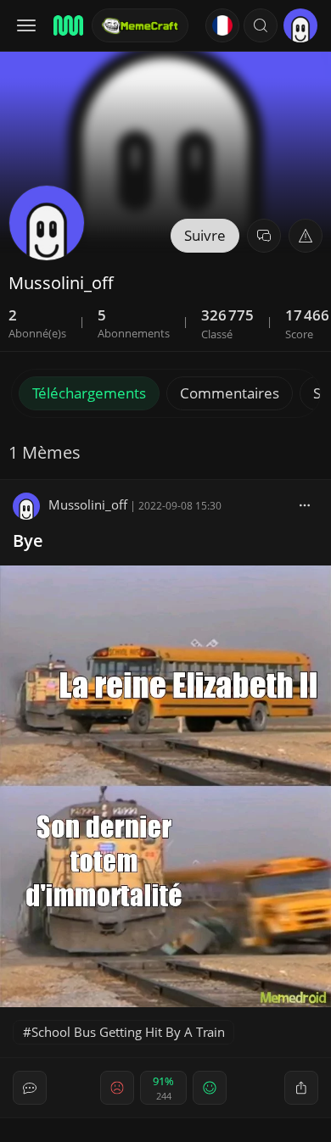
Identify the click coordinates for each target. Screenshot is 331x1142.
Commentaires (229, 393)
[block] (304, 504)
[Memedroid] (67, 25)
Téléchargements (89, 393)
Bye (28, 540)
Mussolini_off (87, 504)
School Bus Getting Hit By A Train (128, 1031)
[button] (261, 25)
